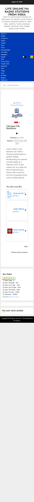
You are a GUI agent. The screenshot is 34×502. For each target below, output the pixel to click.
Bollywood (4, 80)
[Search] (28, 57)
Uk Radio (3, 75)
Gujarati (3, 43)
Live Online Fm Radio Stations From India (17, 12)
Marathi (3, 57)
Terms (2, 73)
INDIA (18, 103)
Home (3, 48)
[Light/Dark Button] (24, 57)
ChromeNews (26, 318)
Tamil (2, 68)
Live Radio (4, 52)
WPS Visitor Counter (14, 297)
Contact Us (4, 38)
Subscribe (31, 56)
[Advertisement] (17, 401)
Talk (25, 141)
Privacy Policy (5, 61)
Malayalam (4, 55)
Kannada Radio (5, 50)
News (16, 141)
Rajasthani (4, 66)
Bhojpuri (3, 78)
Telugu (3, 71)
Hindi (2, 45)
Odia (2, 59)
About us (3, 34)
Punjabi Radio (5, 64)
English (3, 41)
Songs (21, 141)
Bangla (3, 36)
